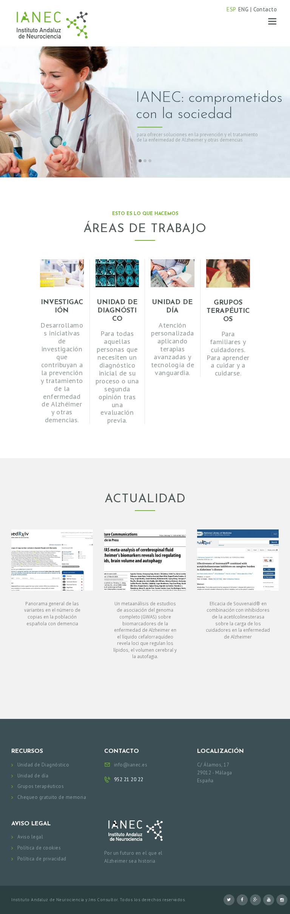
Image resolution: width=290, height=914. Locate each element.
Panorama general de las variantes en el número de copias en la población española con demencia (52, 613)
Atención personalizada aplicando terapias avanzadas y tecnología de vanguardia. (172, 348)
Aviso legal (30, 837)
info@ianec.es (131, 765)
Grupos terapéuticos (40, 786)
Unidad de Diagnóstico (43, 765)
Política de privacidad (41, 859)
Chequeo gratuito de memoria (51, 797)
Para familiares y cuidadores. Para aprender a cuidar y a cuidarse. (228, 353)
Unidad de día (33, 775)
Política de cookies (39, 848)
